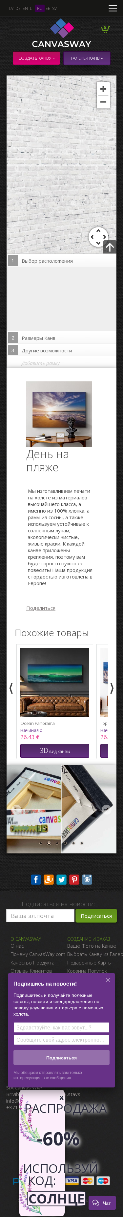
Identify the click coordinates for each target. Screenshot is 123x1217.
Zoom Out (103, 101)
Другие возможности (41, 350)
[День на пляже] (63, 413)
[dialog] (61, 1034)
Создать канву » (36, 58)
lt (32, 8)
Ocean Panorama (37, 723)
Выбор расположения (42, 260)
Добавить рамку (41, 363)
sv (54, 8)
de (18, 8)
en (25, 8)
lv (11, 8)
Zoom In (103, 88)
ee (48, 8)
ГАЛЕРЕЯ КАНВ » (87, 58)
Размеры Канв (33, 337)
